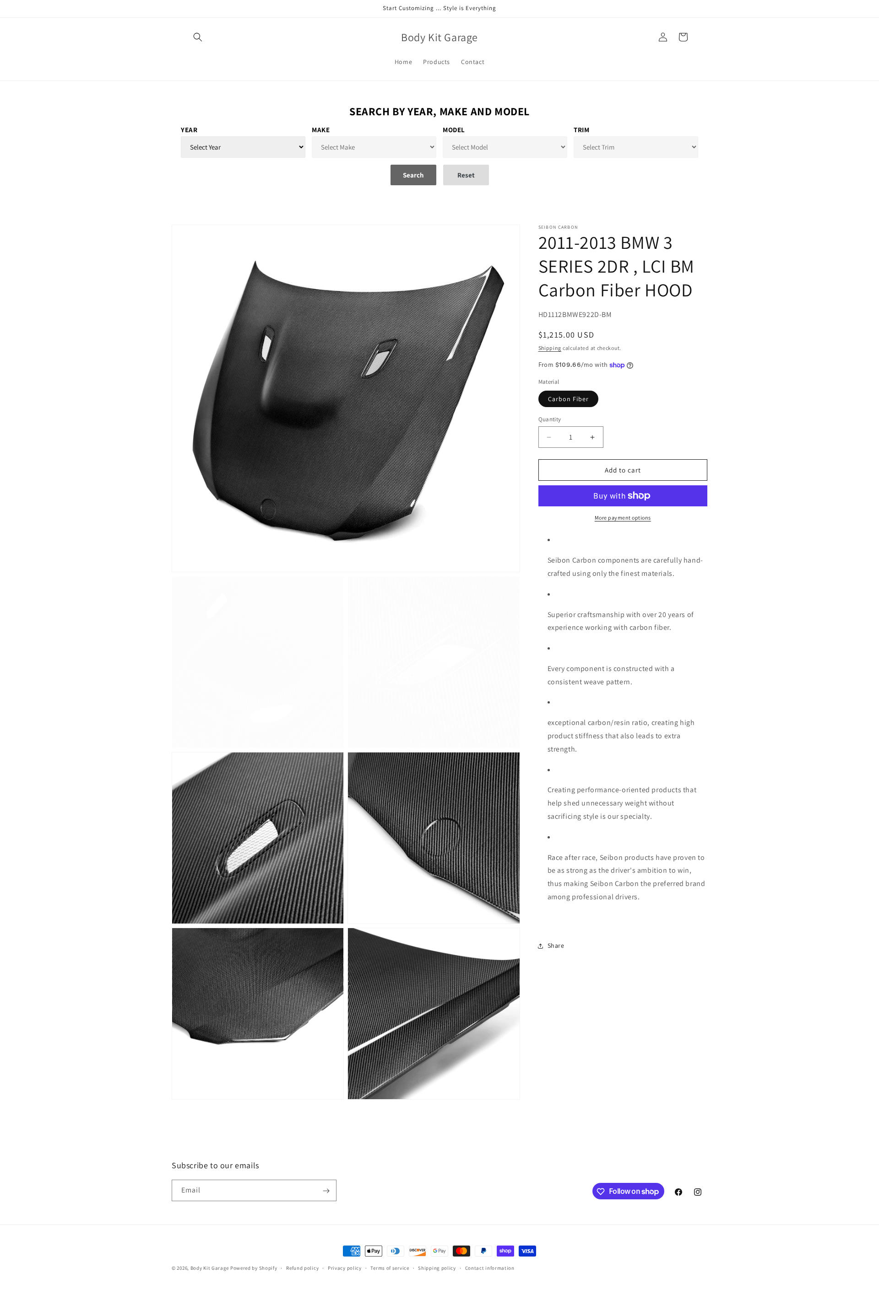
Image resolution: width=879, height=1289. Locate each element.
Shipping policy (437, 1267)
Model (454, 129)
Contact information (490, 1267)
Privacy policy (345, 1267)
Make (321, 129)
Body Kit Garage (209, 1268)
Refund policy (302, 1267)
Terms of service (389, 1267)
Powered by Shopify (253, 1268)
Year (189, 129)
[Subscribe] (326, 1191)
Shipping (550, 347)
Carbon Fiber (568, 399)
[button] (198, 37)
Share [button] (556, 945)
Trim (581, 129)
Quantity (549, 419)
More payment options (623, 517)
